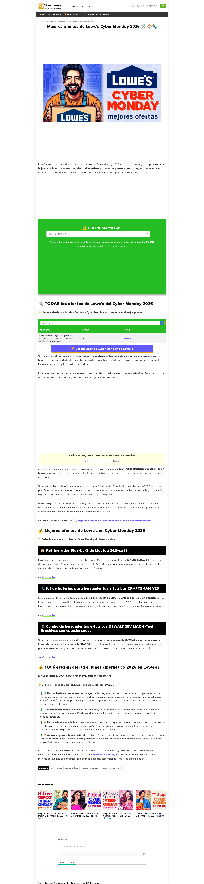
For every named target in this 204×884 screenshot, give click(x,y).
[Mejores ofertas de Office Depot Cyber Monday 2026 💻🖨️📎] (53, 792)
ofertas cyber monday (89, 768)
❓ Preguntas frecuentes (97, 14)
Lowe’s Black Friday (103, 754)
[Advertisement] (102, 47)
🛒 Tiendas (53, 14)
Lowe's (127, 338)
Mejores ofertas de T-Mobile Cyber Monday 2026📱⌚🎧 (85, 814)
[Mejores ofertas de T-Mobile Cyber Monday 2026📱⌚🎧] (86, 792)
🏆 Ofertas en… (72, 14)
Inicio (42, 14)
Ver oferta (48, 577)
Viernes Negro (43, 21)
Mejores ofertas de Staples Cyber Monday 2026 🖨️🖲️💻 (150, 814)
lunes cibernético (71, 768)
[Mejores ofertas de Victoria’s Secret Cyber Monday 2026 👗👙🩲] (118, 792)
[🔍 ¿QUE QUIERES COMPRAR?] (163, 6)
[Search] (162, 323)
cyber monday (56, 768)
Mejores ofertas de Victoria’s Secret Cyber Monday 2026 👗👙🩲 (117, 815)
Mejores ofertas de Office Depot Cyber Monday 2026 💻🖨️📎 (53, 815)
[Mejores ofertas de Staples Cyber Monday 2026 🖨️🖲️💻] (151, 792)
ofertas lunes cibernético (111, 768)
